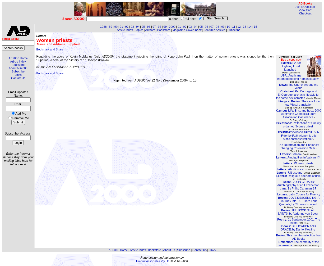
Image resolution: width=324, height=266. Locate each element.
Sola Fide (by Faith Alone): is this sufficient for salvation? (298, 136)
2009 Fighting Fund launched (291, 66)
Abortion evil (290, 169)
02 (184, 26)
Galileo (290, 154)
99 (165, 26)
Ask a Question (305, 7)
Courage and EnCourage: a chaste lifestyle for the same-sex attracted (298, 95)
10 (228, 26)
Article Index (18, 61)
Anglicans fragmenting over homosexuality (298, 77)
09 (223, 26)
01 (179, 26)
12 (239, 26)
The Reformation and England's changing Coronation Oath (298, 146)
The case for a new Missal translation (299, 103)
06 (206, 26)
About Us (169, 250)
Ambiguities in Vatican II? (298, 157)
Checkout (305, 13)
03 (190, 26)
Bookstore (18, 65)
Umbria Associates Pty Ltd (153, 261)
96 (148, 26)
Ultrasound (289, 172)
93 (132, 26)
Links (18, 75)
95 (143, 26)
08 (217, 26)
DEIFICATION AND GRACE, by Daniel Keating (298, 228)
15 (255, 26)
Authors (150, 30)
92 (127, 26)
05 (201, 26)
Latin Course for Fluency (298, 194)
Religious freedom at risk (298, 176)
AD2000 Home (18, 58)
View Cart (305, 10)
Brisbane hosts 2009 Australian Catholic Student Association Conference (298, 114)
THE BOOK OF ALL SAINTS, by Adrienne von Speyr (298, 212)
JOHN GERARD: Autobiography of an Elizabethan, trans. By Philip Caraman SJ (298, 185)
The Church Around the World (298, 86)
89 (110, 26)
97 (154, 26)
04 (195, 26)
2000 (172, 26)
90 (116, 26)
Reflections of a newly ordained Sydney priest (298, 125)
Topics (139, 30)
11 (233, 26)
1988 (103, 26)
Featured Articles (214, 30)
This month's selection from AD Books (298, 237)
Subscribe (18, 71)
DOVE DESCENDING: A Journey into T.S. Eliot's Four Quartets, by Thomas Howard (298, 201)
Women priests (298, 163)
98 (159, 26)
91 (121, 26)
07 (212, 26)
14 (250, 26)
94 (137, 26)
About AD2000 (18, 68)
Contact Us (18, 78)
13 (244, 26)
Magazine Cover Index (187, 30)
